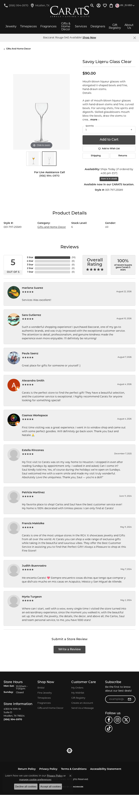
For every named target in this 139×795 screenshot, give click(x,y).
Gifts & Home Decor (65, 26)
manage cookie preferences (35, 779)
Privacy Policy (48, 769)
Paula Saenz (30, 353)
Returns (122, 156)
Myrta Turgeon (32, 597)
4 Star (30, 261)
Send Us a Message (82, 707)
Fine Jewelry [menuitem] (44, 692)
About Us (129, 26)
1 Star (30, 272)
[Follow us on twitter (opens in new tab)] (126, 719)
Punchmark (76, 787)
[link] (16, 5)
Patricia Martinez (33, 492)
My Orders (77, 687)
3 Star (30, 265)
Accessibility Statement (105, 769)
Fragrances (48, 26)
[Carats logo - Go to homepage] (69, 11)
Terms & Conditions (74, 769)
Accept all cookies (50, 786)
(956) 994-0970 (49, 176)
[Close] (134, 38)
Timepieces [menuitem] (44, 697)
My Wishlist (77, 692)
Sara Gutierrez (31, 315)
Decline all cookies (25, 786)
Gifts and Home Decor (18, 49)
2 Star (30, 268)
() (73, 257)
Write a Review (69, 649)
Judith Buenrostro (34, 566)
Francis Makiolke (33, 523)
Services (81, 26)
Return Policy (27, 769)
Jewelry (10, 26)
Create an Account (82, 702)
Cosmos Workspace (35, 415)
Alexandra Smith (33, 380)
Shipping (96, 156)
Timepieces (28, 26)
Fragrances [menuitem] (44, 702)
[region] (41, 111)
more (94, 119)
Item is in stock (109, 179)
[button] (92, 5)
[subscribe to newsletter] (129, 699)
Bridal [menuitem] (40, 687)
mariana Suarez (32, 288)
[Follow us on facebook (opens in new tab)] (108, 719)
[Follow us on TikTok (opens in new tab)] (108, 728)
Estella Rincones (33, 450)
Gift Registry (115, 26)
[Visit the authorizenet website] (69, 750)
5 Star (30, 257)
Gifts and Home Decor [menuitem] (50, 707)
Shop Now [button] (89, 37)
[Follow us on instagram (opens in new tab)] (117, 719)
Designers (97, 26)
